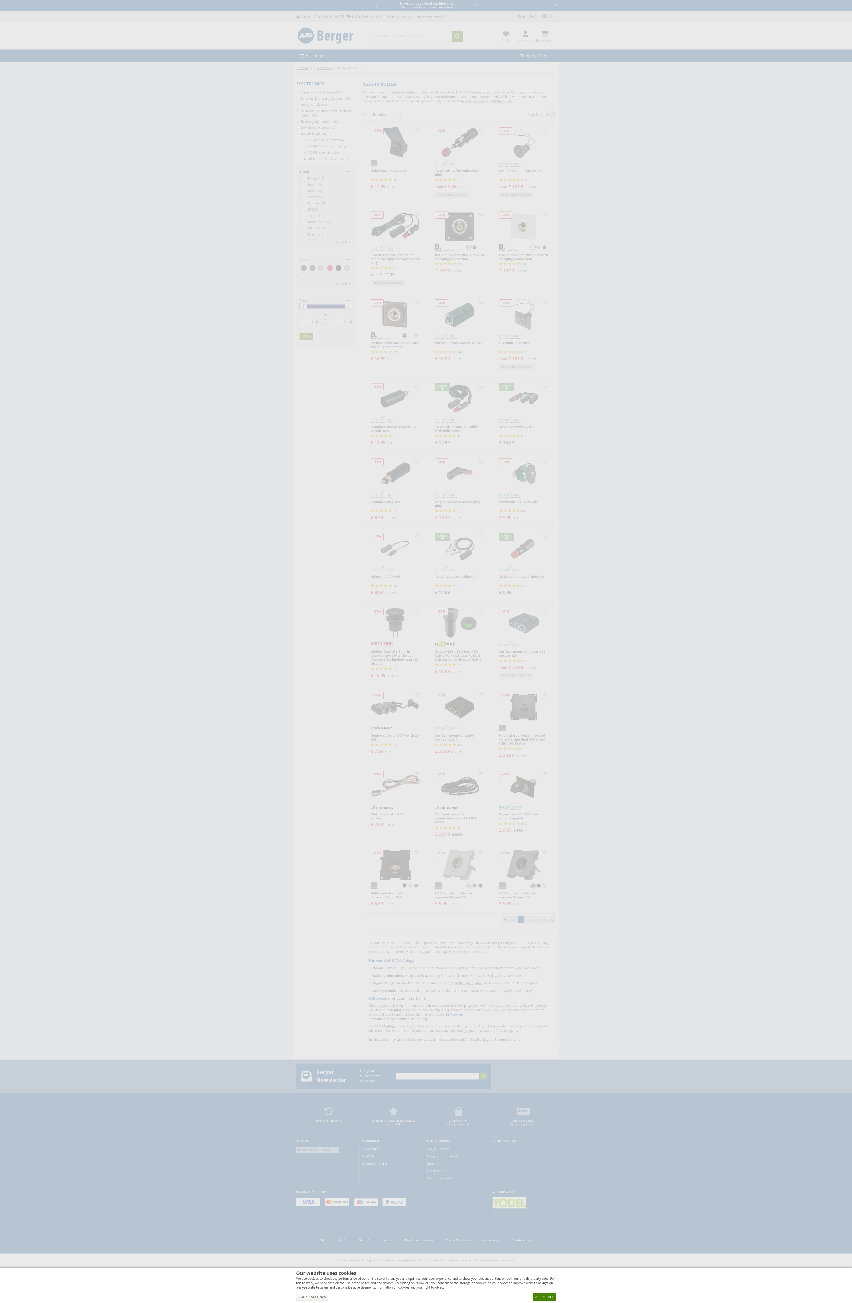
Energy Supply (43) (313, 105)
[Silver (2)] (347, 268)
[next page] (552, 114)
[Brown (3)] (304, 268)
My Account (370, 1149)
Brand (304, 171)
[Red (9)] (330, 268)
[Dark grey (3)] (312, 268)
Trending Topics (535, 55)
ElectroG (364, 1240)
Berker (543, 97)
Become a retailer (374, 1163)
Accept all (544, 1297)
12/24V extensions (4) (323, 152)
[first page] (505, 919)
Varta (516, 97)
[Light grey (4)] (321, 268)
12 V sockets (455, 1014)
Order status (436, 1171)
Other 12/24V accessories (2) (328, 158)
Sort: (366, 114)
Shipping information (442, 1156)
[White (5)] (304, 276)
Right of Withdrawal (458, 1240)
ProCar (526, 97)
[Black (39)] (338, 268)
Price (304, 300)
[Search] (457, 36)
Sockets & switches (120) (318, 127)
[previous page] (513, 919)
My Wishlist (370, 1156)
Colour (305, 259)
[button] (377, 5)
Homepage (304, 68)
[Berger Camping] (330, 35)
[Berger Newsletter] (483, 1076)
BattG (341, 1240)
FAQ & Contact (438, 1149)
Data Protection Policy (419, 1240)
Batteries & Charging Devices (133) (325, 98)
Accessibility (491, 1240)
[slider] (303, 306)
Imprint (387, 1240)
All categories (319, 55)
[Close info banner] (556, 5)
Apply (306, 336)
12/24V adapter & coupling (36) (330, 146)
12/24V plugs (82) (313, 134)
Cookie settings (522, 1240)
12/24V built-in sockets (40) (327, 140)
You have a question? (315, 1150)
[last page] (552, 919)
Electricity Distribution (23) (319, 121)
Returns (432, 1163)
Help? (532, 16)
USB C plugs (463, 1005)
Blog (521, 16)
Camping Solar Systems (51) (320, 92)
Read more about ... (489, 101)
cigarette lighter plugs (465, 983)
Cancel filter (343, 242)
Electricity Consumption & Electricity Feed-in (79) (326, 113)
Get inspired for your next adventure (427, 5)
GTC (322, 1240)
